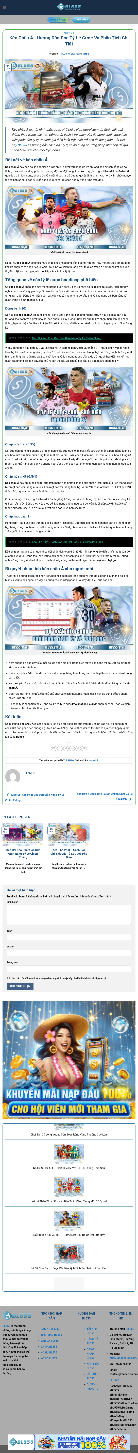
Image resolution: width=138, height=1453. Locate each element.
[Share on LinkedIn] (84, 748)
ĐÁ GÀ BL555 (49, 1346)
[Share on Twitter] (66, 748)
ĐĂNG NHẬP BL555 (90, 1354)
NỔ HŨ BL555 (49, 1352)
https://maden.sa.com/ (123, 1358)
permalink (93, 760)
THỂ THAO (69, 33)
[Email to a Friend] (72, 748)
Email (10, 946)
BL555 (7, 1326)
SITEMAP (115, 1380)
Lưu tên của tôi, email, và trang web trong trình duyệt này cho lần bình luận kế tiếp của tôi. (59, 978)
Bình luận (12, 902)
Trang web (12, 962)
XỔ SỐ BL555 (49, 1358)
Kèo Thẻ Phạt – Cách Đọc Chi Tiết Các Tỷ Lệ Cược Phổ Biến (68, 853)
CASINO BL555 (50, 1329)
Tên (9, 931)
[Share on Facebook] (60, 748)
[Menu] (5, 7)
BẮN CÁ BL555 (50, 1340)
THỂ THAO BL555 (51, 1334)
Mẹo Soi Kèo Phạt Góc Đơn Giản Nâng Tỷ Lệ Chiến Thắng (23, 853)
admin (86, 54)
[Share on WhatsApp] (54, 748)
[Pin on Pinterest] (78, 748)
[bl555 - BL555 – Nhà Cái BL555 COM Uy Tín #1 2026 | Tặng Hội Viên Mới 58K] (69, 7)
